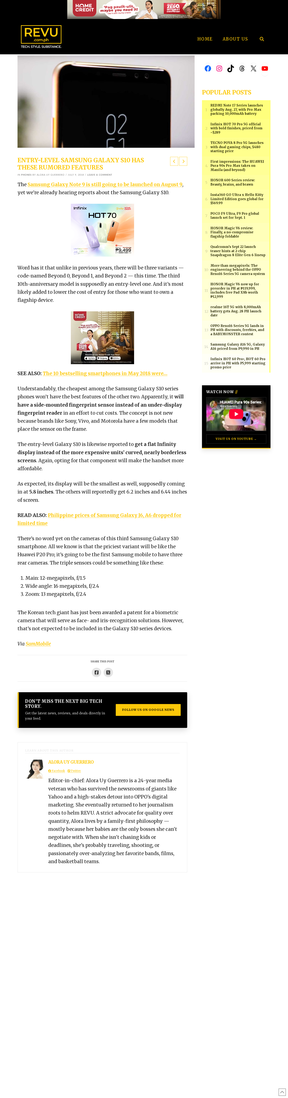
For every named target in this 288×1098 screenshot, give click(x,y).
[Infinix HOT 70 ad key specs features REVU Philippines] (102, 230)
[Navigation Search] (262, 27)
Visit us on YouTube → (236, 439)
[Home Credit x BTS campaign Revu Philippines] (144, 9)
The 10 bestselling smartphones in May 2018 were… (105, 373)
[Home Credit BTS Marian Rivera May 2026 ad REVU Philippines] (102, 337)
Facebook (58, 771)
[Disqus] (102, 925)
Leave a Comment (99, 175)
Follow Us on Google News (148, 710)
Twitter (75, 771)
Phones (26, 175)
